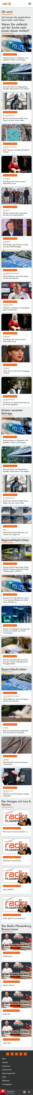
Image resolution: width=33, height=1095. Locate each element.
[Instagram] (16, 1054)
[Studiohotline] (25, 1054)
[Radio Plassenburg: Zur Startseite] (14, 3)
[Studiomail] (20, 1054)
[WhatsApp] (7, 1054)
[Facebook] (12, 1054)
